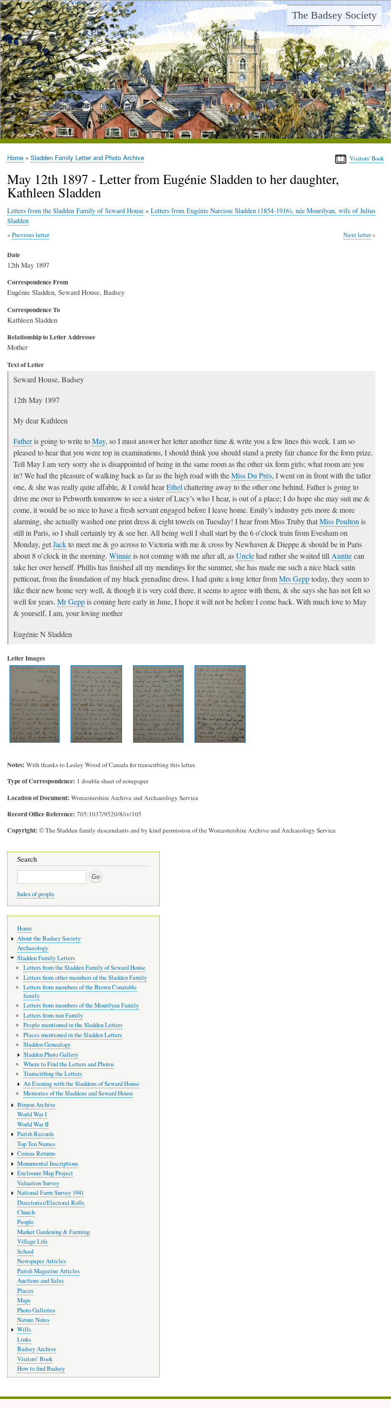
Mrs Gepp (294, 579)
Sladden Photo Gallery (50, 1055)
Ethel (174, 487)
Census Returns (36, 1153)
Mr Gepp (71, 601)
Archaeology (32, 948)
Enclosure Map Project (45, 1173)
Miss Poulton (339, 521)
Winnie (120, 556)
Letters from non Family (53, 1015)
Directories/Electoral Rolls (50, 1203)
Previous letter (30, 234)
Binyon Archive (36, 1105)
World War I (32, 1114)
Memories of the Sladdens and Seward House (78, 1093)
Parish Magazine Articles (48, 1271)
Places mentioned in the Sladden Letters (72, 1035)
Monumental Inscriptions (47, 1163)
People (25, 1222)
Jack (59, 544)
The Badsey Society (334, 15)
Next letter (357, 234)
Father (22, 441)
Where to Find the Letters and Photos (68, 1064)
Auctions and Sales (40, 1281)
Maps (24, 1300)
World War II (33, 1124)
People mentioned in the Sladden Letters (73, 1025)
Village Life (32, 1241)
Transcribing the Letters (52, 1074)
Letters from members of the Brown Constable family (80, 991)
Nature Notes (33, 1320)
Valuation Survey (38, 1183)
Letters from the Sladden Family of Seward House (75, 210)
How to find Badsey (41, 1369)
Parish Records (35, 1134)
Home (15, 157)
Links (24, 1339)
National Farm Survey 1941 (50, 1193)
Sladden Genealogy (47, 1044)
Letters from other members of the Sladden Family (85, 978)
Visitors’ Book (34, 1359)
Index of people (35, 894)
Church (26, 1212)
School (25, 1251)
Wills (24, 1329)
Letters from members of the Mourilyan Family (81, 1005)
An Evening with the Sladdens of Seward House (81, 1084)
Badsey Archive (36, 1349)
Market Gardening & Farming (53, 1232)
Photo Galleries (36, 1310)
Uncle (245, 556)
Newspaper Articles (41, 1261)
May (98, 441)
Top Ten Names (36, 1144)
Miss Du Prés (251, 475)
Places (25, 1291)
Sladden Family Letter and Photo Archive (87, 157)
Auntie (341, 556)
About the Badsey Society (49, 938)
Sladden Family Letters (46, 958)
